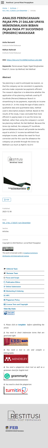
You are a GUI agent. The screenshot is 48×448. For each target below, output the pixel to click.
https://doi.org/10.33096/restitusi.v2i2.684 (24, 60)
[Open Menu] (2, 2)
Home (4, 8)
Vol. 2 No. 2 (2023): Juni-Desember (14, 11)
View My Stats (10, 309)
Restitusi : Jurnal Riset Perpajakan (19, 2)
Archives (13, 8)
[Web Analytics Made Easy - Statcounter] (9, 314)
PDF (7, 200)
